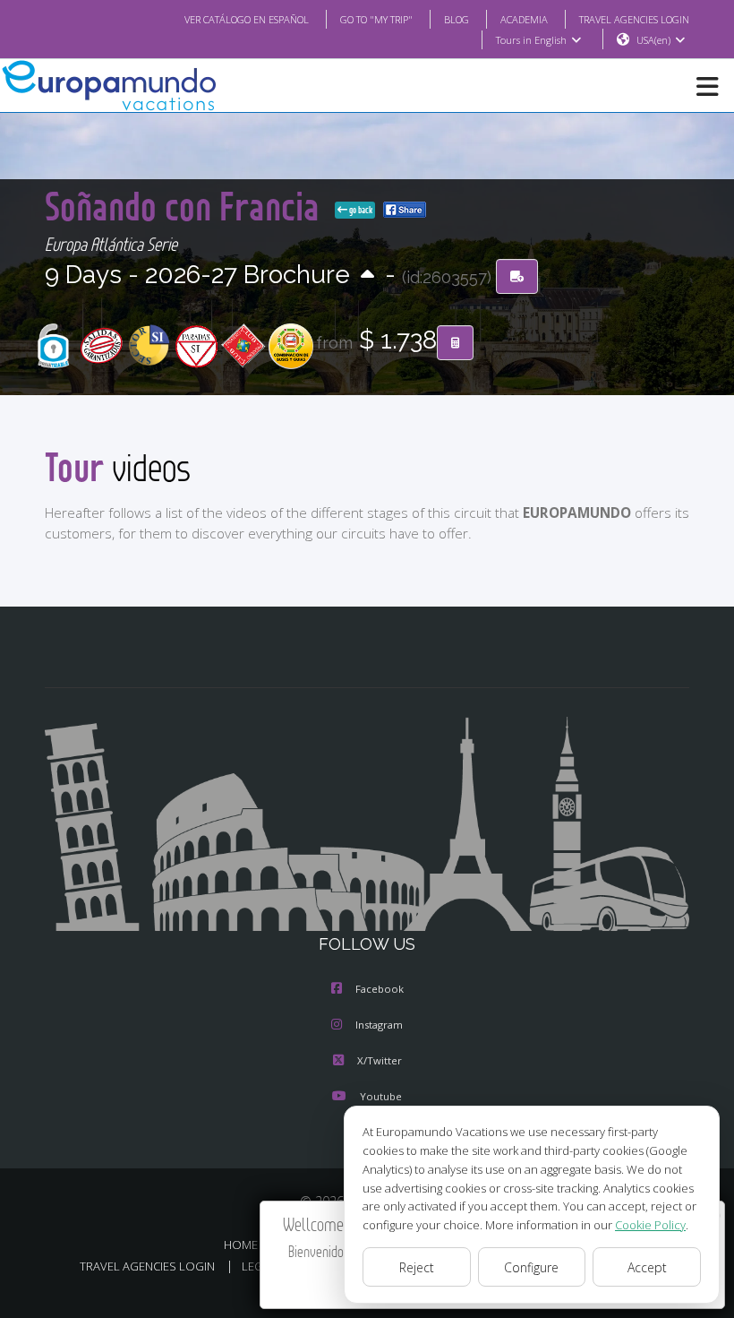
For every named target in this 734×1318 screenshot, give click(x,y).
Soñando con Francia (186, 205)
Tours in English (531, 40)
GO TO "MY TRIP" (376, 19)
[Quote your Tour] (455, 343)
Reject (416, 1267)
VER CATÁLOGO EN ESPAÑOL (246, 19)
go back (359, 209)
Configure (531, 1267)
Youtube (381, 1096)
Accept (647, 1267)
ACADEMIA (524, 19)
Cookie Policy (650, 1225)
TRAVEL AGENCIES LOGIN (634, 19)
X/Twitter (379, 1060)
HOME (241, 1244)
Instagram (379, 1024)
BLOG (456, 19)
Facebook (379, 988)
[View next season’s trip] (367, 276)
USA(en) (653, 40)
